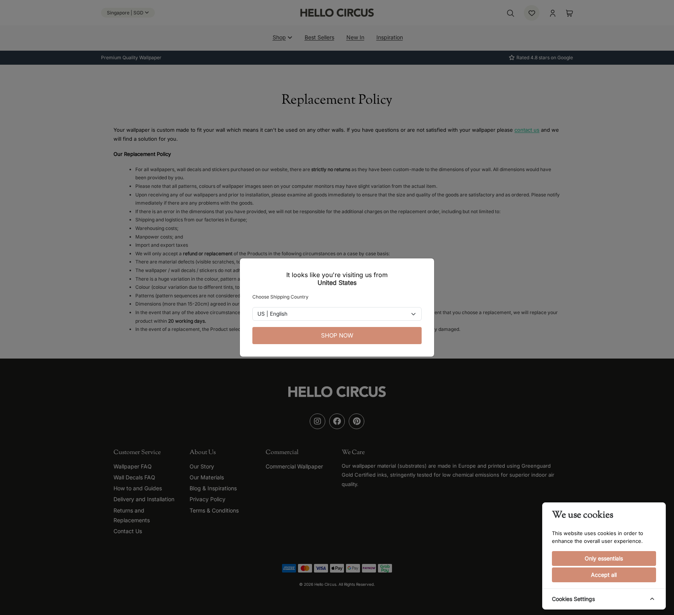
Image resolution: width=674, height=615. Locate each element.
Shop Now (337, 335)
